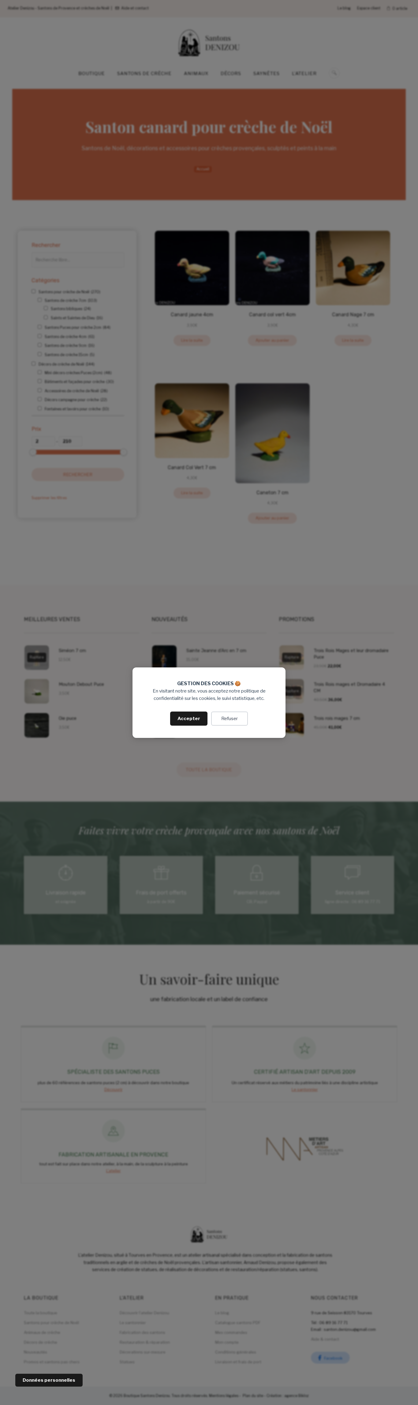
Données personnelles (49, 1380)
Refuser (229, 718)
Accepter (188, 718)
